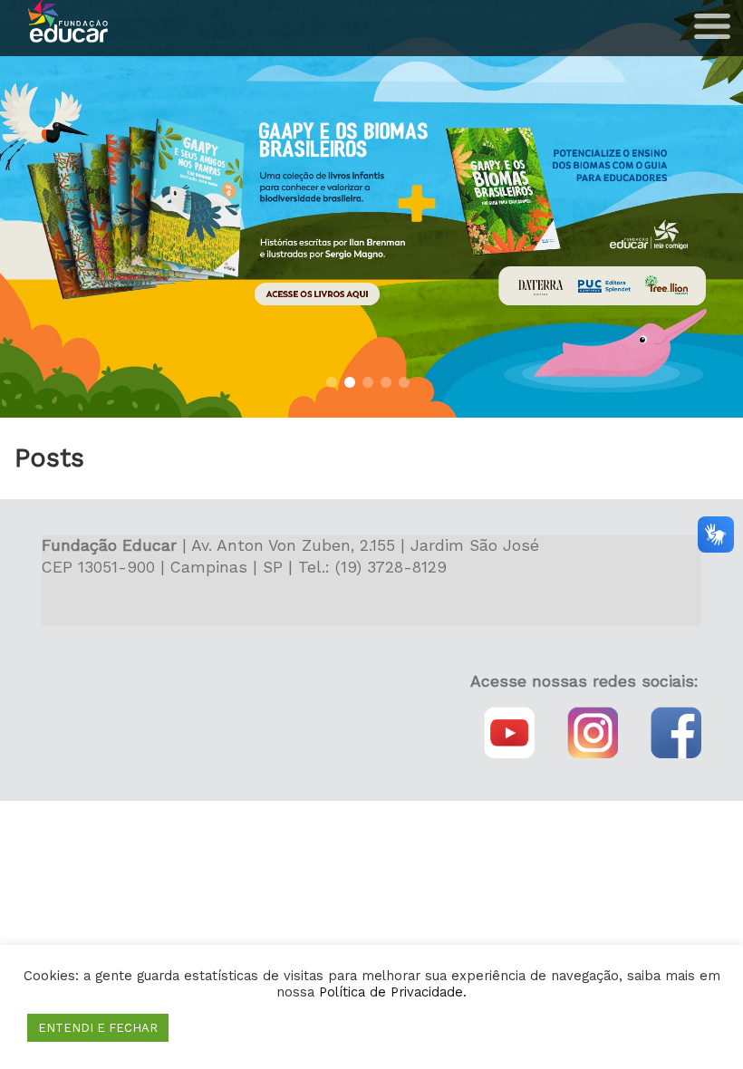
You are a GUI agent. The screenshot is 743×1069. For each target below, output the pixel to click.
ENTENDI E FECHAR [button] (98, 1028)
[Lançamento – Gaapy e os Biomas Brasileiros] (371, 209)
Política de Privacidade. (393, 992)
